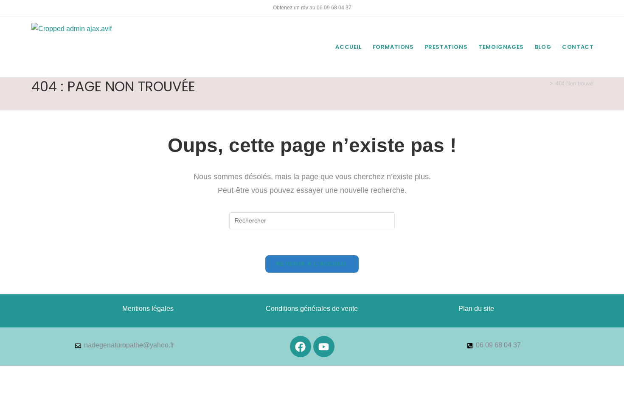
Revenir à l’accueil (312, 264)
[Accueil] (545, 83)
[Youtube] (323, 346)
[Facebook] (300, 346)
